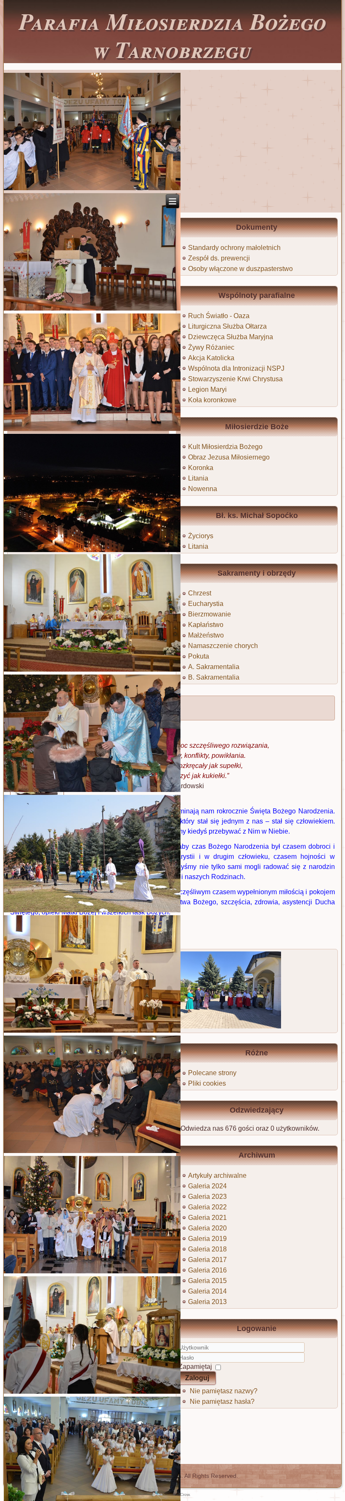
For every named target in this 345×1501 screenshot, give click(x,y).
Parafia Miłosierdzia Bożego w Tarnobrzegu (172, 35)
